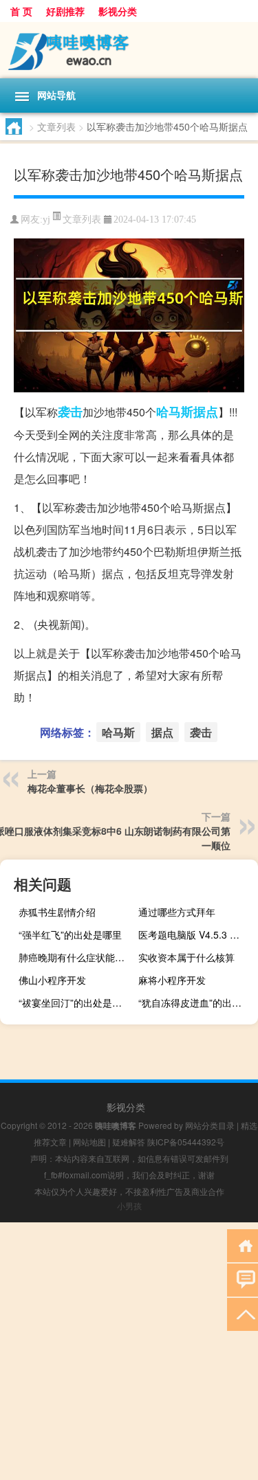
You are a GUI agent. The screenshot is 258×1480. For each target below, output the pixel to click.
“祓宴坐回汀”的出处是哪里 (75, 1002)
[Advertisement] (129, 1351)
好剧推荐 (65, 11)
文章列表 (56, 126)
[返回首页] (242, 1244)
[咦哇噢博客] (129, 50)
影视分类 (117, 11)
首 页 (21, 11)
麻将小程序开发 (172, 980)
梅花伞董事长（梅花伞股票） (90, 788)
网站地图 (89, 1141)
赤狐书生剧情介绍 (57, 912)
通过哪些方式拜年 (176, 912)
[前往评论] (242, 1279)
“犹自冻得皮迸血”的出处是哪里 (196, 1002)
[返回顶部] (242, 1313)
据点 (205, 412)
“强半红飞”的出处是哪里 (70, 934)
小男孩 (129, 1205)
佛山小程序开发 (52, 980)
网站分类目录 (210, 1125)
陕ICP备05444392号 (185, 1141)
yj (46, 219)
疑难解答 (128, 1141)
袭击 (70, 412)
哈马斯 (174, 412)
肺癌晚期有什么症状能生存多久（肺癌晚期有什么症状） (77, 957)
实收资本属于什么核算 (186, 957)
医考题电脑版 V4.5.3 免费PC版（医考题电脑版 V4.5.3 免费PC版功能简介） (196, 934)
